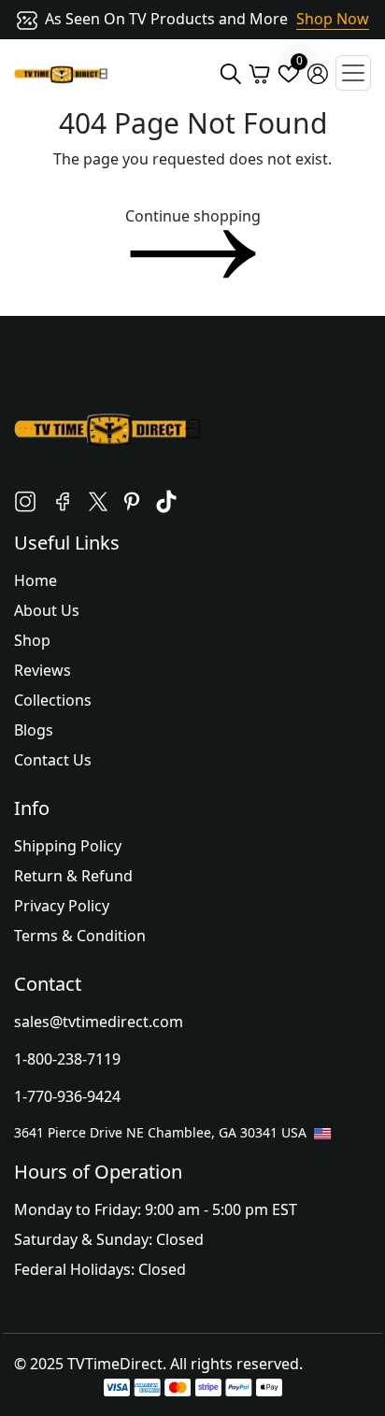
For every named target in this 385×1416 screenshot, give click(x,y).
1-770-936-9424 (67, 1096)
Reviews (42, 670)
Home (35, 580)
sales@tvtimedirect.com (98, 1021)
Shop (32, 640)
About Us (46, 610)
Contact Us (53, 760)
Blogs (33, 730)
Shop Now (332, 18)
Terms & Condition (80, 935)
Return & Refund (73, 875)
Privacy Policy (61, 905)
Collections (53, 700)
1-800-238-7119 (67, 1059)
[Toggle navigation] (353, 73)
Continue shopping (193, 216)
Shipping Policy (67, 846)
